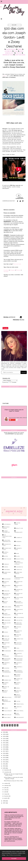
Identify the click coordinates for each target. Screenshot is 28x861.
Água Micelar (8, 710)
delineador (7, 578)
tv (4, 704)
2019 (4, 747)
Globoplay (19, 537)
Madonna (18, 541)
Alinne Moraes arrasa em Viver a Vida (13, 780)
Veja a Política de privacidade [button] (13, 855)
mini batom (19, 620)
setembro (6, 785)
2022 (4, 740)
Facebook (6, 270)
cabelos (6, 564)
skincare (6, 676)
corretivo (19, 569)
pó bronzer (7, 650)
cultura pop (8, 51)
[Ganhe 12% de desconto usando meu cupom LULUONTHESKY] (14, 470)
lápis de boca (20, 617)
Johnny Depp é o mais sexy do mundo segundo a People (13, 778)
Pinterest (18, 270)
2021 (4, 742)
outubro (6, 783)
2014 (4, 757)
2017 (4, 751)
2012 (4, 761)
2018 (4, 749)
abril (5, 791)
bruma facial (20, 558)
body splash (7, 558)
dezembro (7, 770)
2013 (4, 759)
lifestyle (18, 53)
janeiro (6, 798)
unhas (6, 708)
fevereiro (6, 796)
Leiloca (4, 75)
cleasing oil (19, 566)
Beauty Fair (19, 528)
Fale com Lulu (17, 264)
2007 (4, 803)
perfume (6, 636)
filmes (16, 51)
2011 (4, 763)
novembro (7, 772)
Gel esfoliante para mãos (7, 536)
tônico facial (20, 704)
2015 (4, 755)
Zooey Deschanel (20, 54)
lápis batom (7, 617)
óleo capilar (7, 714)
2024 (4, 736)
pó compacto (19, 650)
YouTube (6, 271)
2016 (4, 753)
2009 (4, 768)
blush (18, 556)
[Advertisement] (14, 493)
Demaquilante (18, 532)
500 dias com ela (11, 49)
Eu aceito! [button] (14, 858)
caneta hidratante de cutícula (18, 563)
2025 (4, 734)
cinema (20, 49)
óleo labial (7, 717)
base (17, 553)
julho (5, 787)
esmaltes (6, 590)
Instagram (12, 270)
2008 (4, 800)
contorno (7, 569)
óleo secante (20, 717)
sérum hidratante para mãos (17, 696)
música (6, 632)
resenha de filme (8, 54)
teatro (18, 701)
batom (6, 556)
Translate (14, 382)
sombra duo (7, 680)
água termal (19, 710)
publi (17, 648)
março (6, 794)
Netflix (18, 545)
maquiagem (7, 620)
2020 (4, 745)
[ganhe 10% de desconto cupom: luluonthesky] (14, 457)
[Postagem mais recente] (9, 317)
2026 (4, 732)
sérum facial (8, 697)
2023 (4, 738)
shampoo (6, 668)
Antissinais (7, 524)
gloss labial (7, 606)
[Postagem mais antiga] (19, 320)
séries (18, 688)
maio (5, 789)
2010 (4, 766)
